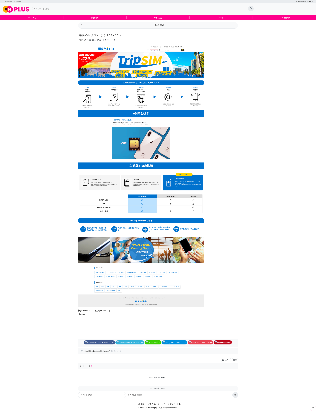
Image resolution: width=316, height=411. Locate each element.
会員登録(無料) (301, 1)
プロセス (221, 18)
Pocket (209, 342)
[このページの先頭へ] (313, 408)
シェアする (109, 342)
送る (158, 342)
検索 (235, 360)
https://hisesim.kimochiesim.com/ (97, 351)
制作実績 (158, 18)
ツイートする (137, 342)
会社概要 (95, 18)
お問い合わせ (7, 1)
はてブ (183, 342)
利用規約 (171, 404)
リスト (227, 360)
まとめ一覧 (17, 1)
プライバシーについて (156, 404)
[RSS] (151, 388)
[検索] (251, 8)
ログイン (310, 1)
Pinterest (227, 342)
